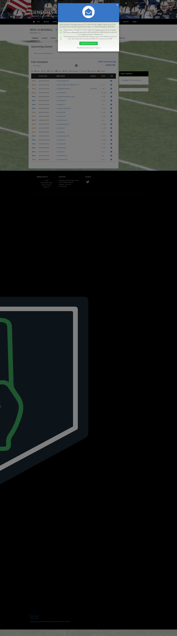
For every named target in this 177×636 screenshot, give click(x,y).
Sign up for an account (88, 43)
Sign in (98, 48)
